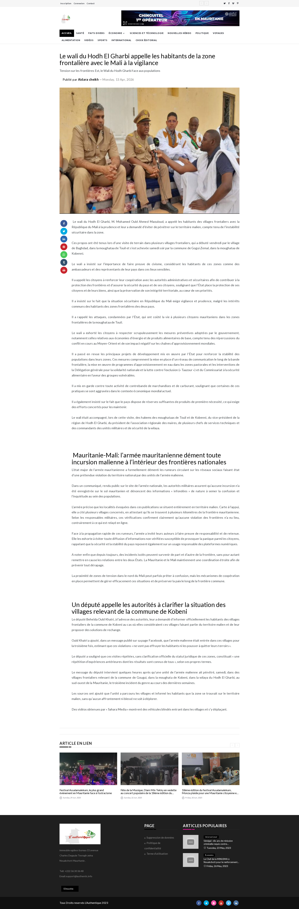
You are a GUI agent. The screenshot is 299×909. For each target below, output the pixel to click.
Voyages (218, 33)
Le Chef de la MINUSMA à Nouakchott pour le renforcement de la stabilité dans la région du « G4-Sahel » (220, 861)
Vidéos (88, 40)
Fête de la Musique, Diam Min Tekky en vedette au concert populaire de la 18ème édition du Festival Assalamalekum (148, 792)
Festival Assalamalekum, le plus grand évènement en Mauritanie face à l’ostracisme (86, 792)
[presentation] (232, 745)
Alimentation (71, 40)
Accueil (67, 33)
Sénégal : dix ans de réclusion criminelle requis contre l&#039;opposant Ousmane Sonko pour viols (221, 842)
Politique (202, 33)
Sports (102, 40)
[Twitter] (225, 3)
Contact (91, 3)
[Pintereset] (237, 3)
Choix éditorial (146, 40)
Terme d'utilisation (157, 853)
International (121, 40)
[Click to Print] (63, 270)
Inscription (65, 3)
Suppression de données (160, 837)
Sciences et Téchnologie (147, 33)
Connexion (79, 3)
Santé (80, 33)
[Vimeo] (233, 3)
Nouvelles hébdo (179, 33)
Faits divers (96, 33)
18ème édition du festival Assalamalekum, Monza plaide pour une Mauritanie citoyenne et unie (210, 792)
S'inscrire (68, 888)
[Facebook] (228, 3)
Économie (115, 33)
